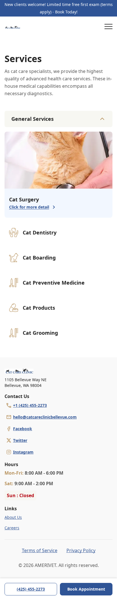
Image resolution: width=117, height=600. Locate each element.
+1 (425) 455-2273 (30, 405)
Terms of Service (39, 550)
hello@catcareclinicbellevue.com (45, 417)
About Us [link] (13, 517)
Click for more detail (29, 207)
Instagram (23, 452)
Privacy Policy (80, 550)
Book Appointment (86, 589)
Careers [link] (12, 527)
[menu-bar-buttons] (108, 27)
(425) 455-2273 (31, 589)
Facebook (22, 428)
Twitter (20, 440)
